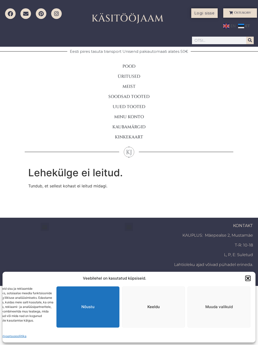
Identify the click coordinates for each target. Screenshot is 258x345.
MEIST (129, 86)
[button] (247, 278)
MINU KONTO (129, 117)
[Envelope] (25, 13)
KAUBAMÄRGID (129, 127)
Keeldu (153, 306)
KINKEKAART (129, 137)
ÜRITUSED (129, 76)
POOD (129, 66)
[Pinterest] (41, 13)
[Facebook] (10, 13)
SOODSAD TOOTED (129, 97)
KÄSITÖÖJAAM (127, 18)
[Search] (250, 40)
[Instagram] (56, 13)
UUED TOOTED (129, 107)
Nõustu (87, 306)
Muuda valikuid (219, 306)
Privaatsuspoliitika (13, 336)
